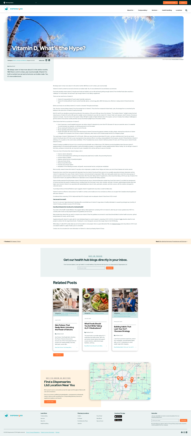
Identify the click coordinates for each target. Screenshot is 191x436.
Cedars (79, 416)
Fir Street (80, 418)
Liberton (80, 423)
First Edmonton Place (83, 421)
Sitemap (57, 432)
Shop (183, 2)
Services (154, 10)
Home (163, 59)
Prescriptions (170, 2)
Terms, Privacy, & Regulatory (33, 432)
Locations (179, 10)
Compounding (142, 10)
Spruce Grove (100, 421)
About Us (130, 10)
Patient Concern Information (47, 432)
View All (58, 354)
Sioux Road (99, 416)
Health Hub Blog (167, 10)
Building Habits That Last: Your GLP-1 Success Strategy (122, 329)
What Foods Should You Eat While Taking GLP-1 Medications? (93, 326)
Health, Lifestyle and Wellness (19, 60)
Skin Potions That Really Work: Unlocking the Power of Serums (64, 327)
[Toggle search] (186, 10)
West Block (99, 418)
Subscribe (109, 268)
